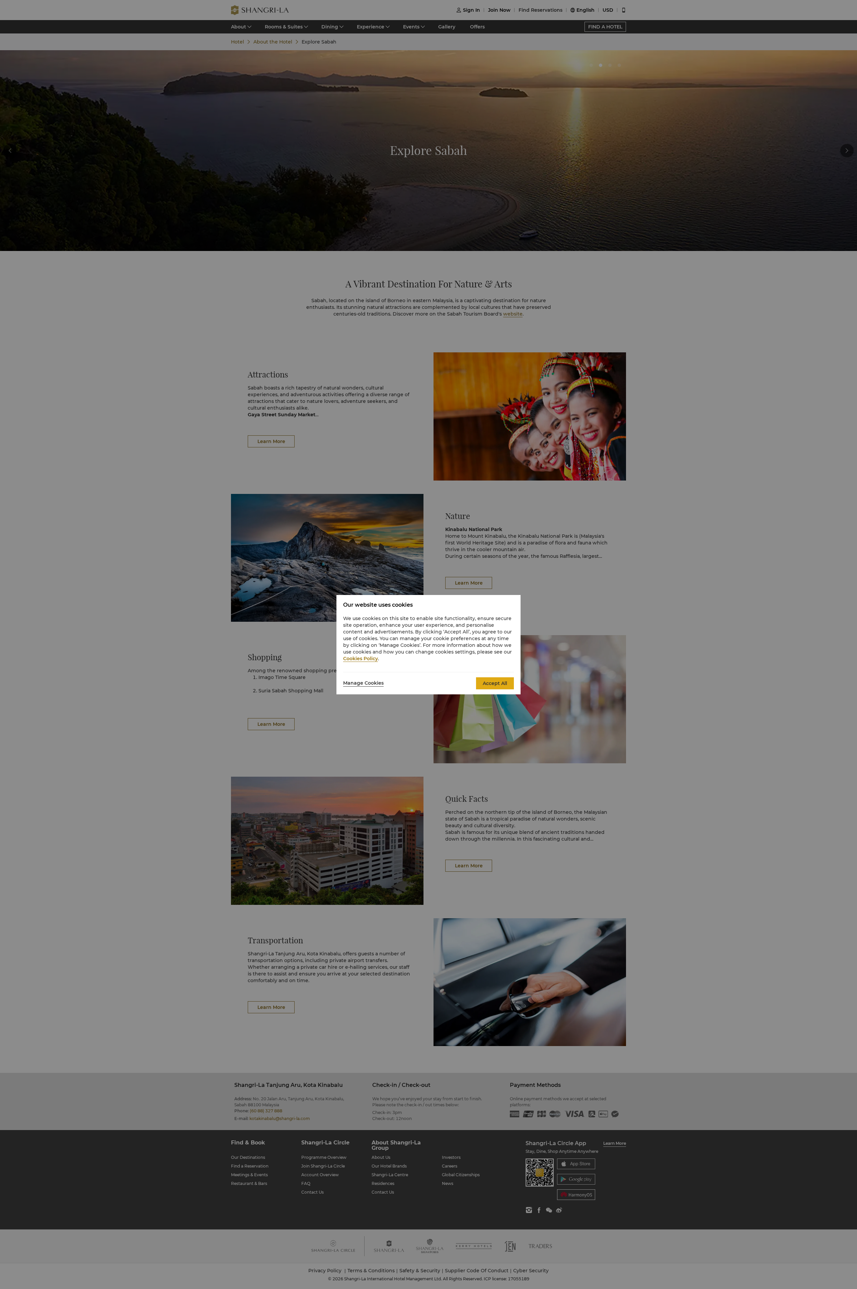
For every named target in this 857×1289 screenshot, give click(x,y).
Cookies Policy (360, 659)
